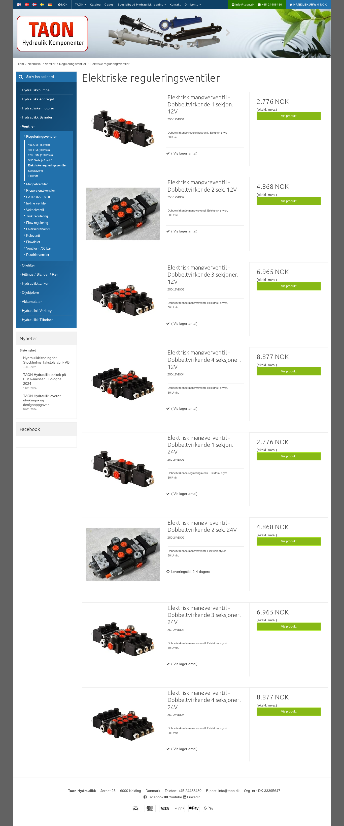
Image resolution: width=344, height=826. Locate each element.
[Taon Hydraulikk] (60, 33)
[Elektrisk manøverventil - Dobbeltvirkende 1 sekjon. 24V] (123, 473)
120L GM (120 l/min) (40, 155)
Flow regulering (37, 223)
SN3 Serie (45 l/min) (40, 160)
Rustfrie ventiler (37, 255)
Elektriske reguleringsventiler (47, 165)
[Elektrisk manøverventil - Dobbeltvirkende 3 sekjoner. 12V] (123, 303)
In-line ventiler (36, 203)
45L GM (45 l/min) (39, 144)
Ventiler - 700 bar (38, 248)
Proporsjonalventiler (40, 190)
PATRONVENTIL (38, 197)
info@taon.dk (245, 4)
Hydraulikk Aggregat (38, 99)
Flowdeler (33, 242)
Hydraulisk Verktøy (37, 311)
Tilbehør (33, 175)
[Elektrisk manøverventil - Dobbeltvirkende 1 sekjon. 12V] (123, 133)
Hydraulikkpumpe (36, 90)
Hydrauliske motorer (38, 108)
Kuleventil (33, 236)
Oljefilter (28, 265)
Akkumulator (32, 302)
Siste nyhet (28, 350)
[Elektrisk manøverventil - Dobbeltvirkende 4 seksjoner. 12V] (123, 388)
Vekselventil (35, 210)
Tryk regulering (37, 216)
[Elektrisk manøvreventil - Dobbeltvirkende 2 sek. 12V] (123, 218)
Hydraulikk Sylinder (37, 117)
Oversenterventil (38, 229)
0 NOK (310, 4)
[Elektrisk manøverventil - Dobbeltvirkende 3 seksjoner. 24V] (123, 644)
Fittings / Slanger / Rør (40, 274)
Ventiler (28, 126)
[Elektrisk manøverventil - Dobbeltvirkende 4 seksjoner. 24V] (123, 729)
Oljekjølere (30, 292)
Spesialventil (35, 170)
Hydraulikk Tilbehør (37, 320)
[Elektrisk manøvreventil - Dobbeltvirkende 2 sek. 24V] (123, 558)
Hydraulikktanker (35, 283)
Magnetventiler (37, 184)
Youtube (175, 797)
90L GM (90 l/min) (39, 150)
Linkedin (193, 797)
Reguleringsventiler (41, 136)
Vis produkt (288, 116)
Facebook (155, 797)
